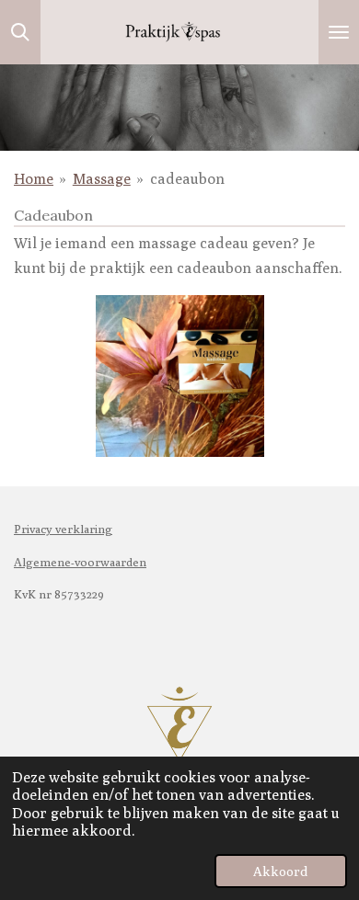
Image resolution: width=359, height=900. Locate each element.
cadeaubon (187, 179)
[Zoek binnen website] (20, 32)
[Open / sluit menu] (338, 32)
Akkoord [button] (280, 871)
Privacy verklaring (63, 528)
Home (33, 179)
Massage (102, 179)
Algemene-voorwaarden (80, 561)
